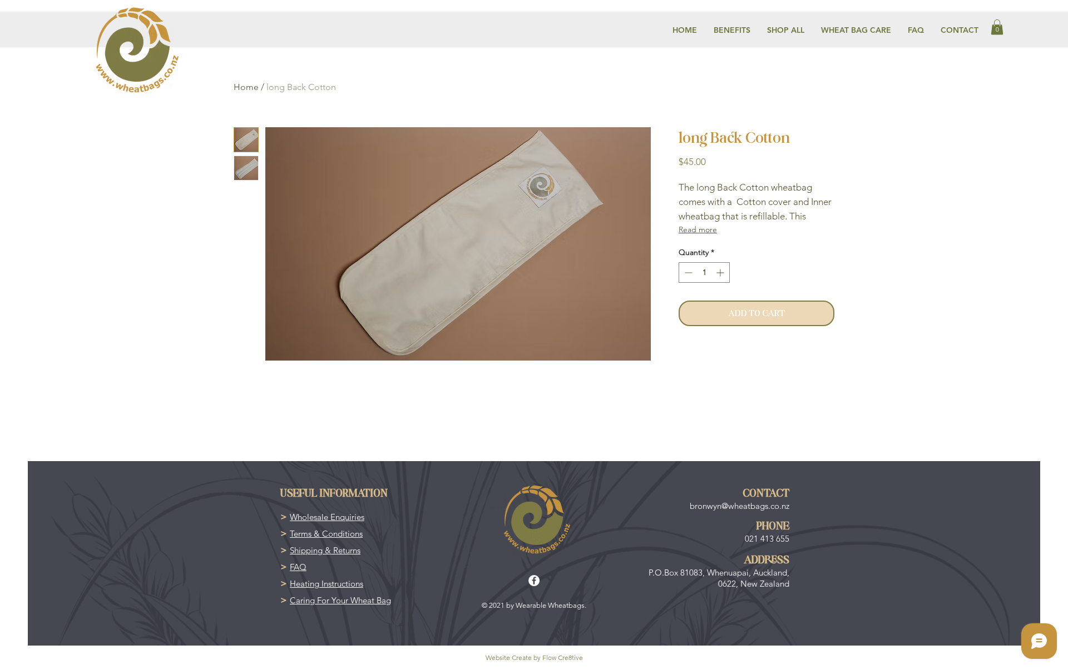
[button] (997, 26)
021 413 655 (767, 538)
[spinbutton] (704, 272)
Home (246, 87)
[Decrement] (687, 272)
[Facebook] (534, 580)
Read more (698, 229)
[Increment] (721, 272)
